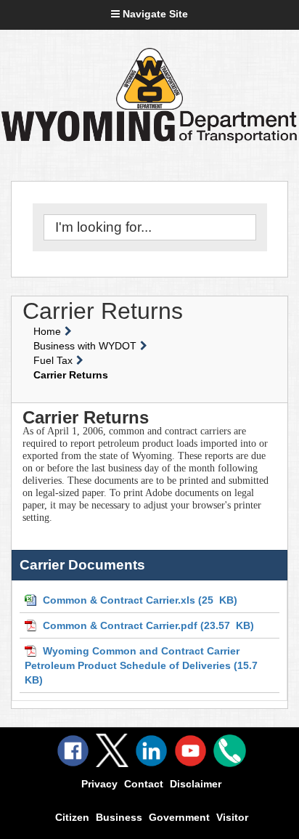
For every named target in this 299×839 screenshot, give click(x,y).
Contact (143, 784)
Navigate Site (154, 14)
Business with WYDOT (84, 346)
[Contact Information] (229, 750)
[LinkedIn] (151, 750)
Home (47, 331)
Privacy (99, 784)
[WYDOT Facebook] (73, 750)
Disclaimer (195, 784)
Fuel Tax (53, 360)
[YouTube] (190, 750)
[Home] (149, 79)
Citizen (72, 817)
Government (179, 817)
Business (119, 817)
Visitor (232, 817)
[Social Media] (112, 750)
